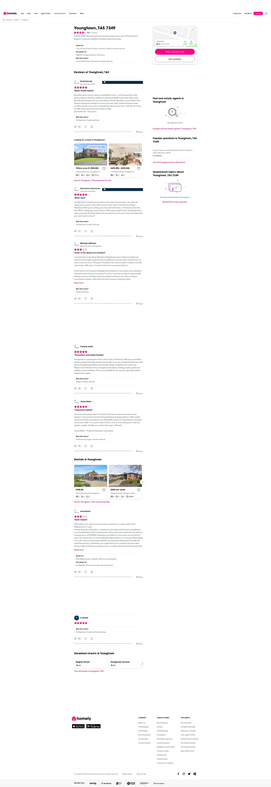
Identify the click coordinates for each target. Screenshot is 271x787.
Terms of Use (141, 774)
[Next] (142, 160)
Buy (22, 13)
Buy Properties (162, 723)
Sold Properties (162, 731)
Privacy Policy (127, 774)
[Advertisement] (135, 5)
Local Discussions (163, 743)
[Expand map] (193, 29)
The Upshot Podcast (188, 743)
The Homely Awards (188, 747)
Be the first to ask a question (175, 202)
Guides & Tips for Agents (189, 739)
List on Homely (186, 723)
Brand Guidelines (144, 735)
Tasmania (9, 20)
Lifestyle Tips (161, 755)
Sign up (258, 13)
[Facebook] (178, 774)
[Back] (4, 20)
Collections (237, 13)
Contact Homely (144, 743)
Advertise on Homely (188, 731)
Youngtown (25, 20)
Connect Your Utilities (165, 763)
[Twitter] (189, 774)
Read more (79, 282)
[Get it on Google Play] (93, 726)
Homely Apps (143, 739)
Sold (36, 13)
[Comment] (85, 127)
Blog (82, 13)
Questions (73, 13)
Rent (29, 13)
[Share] (92, 127)
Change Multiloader (188, 727)
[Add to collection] (103, 168)
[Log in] (266, 13)
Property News (162, 759)
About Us (141, 723)
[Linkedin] (195, 774)
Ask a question (175, 59)
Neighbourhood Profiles (165, 747)
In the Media (142, 731)
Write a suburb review (174, 51)
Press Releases (143, 727)
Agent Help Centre (187, 751)
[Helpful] (75, 127)
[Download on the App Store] (79, 726)
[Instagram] (184, 774)
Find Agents (161, 735)
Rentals (159, 727)
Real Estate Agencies (164, 739)
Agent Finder (46, 13)
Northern (16, 20)
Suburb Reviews (60, 13)
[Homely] (86, 718)
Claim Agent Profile (188, 735)
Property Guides (163, 751)
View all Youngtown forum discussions (169, 162)
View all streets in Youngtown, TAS (89, 671)
